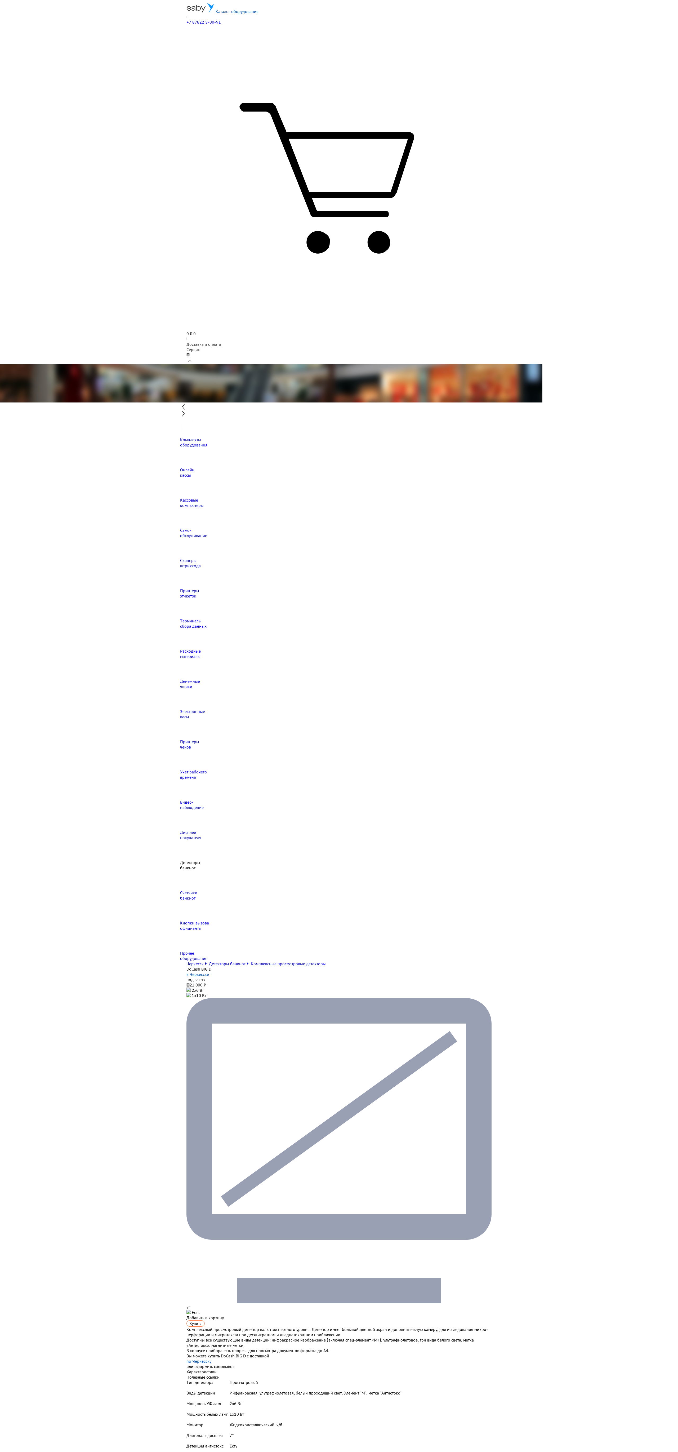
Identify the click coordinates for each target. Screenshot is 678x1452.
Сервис (193, 349)
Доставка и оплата (203, 344)
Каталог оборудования (236, 11)
